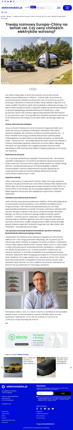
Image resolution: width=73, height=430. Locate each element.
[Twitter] (45, 409)
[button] (30, 89)
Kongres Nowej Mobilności (45, 424)
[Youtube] (53, 409)
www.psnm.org (6, 404)
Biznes (9, 16)
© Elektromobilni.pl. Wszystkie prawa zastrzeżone (36, 427)
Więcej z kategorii (11, 354)
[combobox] (44, 8)
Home (3, 16)
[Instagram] (41, 409)
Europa (25, 354)
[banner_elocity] (36, 347)
